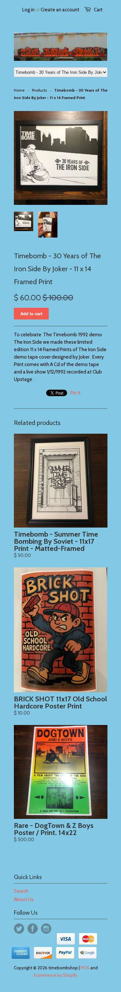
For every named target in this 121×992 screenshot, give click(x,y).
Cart (98, 10)
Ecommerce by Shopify (55, 975)
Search (21, 891)
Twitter (19, 928)
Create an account (60, 10)
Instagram (46, 928)
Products (39, 90)
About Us (24, 899)
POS (85, 967)
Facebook (32, 928)
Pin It (75, 393)
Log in (28, 10)
